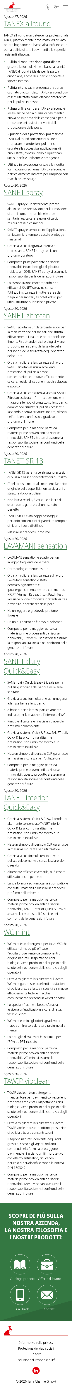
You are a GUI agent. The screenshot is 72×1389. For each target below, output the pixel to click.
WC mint (17, 932)
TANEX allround (27, 24)
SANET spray (23, 192)
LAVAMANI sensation (35, 546)
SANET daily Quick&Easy (22, 666)
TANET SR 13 (23, 461)
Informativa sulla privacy (36, 1343)
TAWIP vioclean (27, 1081)
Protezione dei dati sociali (36, 1348)
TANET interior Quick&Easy (26, 802)
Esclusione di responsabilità (36, 1360)
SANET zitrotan (27, 315)
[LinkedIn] (36, 1370)
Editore (36, 1354)
